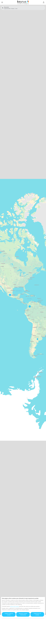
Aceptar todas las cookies (9, 614)
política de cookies (14, 606)
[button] (43, 2)
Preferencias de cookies (37, 614)
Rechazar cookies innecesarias (23, 614)
